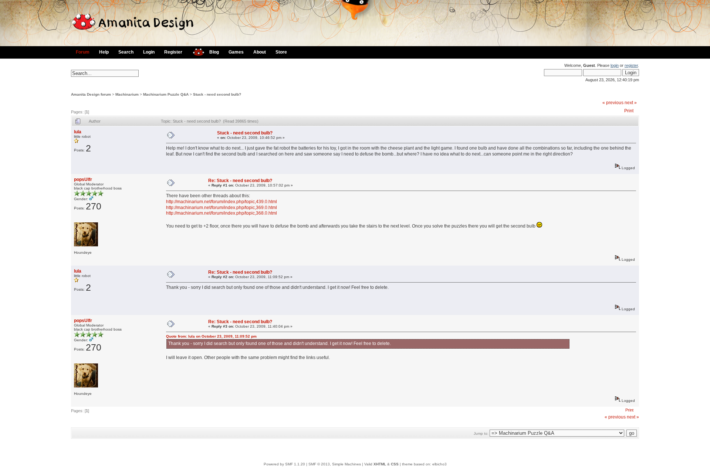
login (615, 65)
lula (77, 131)
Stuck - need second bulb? (217, 94)
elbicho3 (439, 464)
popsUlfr (83, 179)
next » (631, 102)
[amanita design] (195, 51)
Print (628, 110)
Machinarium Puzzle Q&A (166, 94)
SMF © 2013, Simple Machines (334, 464)
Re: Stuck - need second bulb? (240, 180)
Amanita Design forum (91, 94)
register (631, 65)
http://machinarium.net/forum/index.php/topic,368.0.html (221, 213)
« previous (612, 102)
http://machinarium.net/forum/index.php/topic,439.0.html (221, 201)
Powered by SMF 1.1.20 (284, 464)
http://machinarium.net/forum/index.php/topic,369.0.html (221, 207)
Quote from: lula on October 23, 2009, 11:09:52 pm (211, 336)
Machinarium (127, 94)
